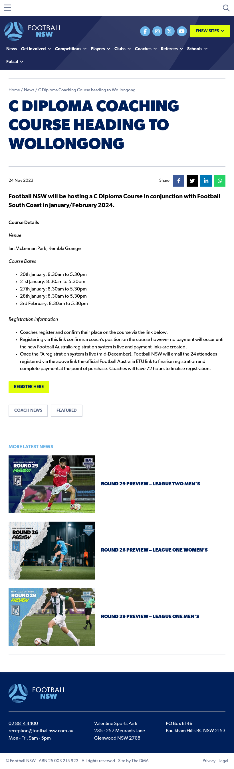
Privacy (209, 761)
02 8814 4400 (23, 723)
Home (14, 90)
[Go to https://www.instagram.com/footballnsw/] (157, 31)
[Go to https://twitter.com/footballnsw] (170, 31)
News (29, 90)
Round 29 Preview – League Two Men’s (150, 484)
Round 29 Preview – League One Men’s (150, 616)
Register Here (29, 387)
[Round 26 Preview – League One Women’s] (52, 550)
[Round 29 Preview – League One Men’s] (52, 617)
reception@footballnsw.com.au (41, 730)
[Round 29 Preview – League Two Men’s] (52, 484)
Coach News (28, 411)
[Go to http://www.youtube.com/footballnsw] (182, 31)
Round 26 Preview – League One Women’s (154, 550)
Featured (67, 411)
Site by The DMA (133, 761)
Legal (223, 761)
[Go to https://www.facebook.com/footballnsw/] (145, 31)
